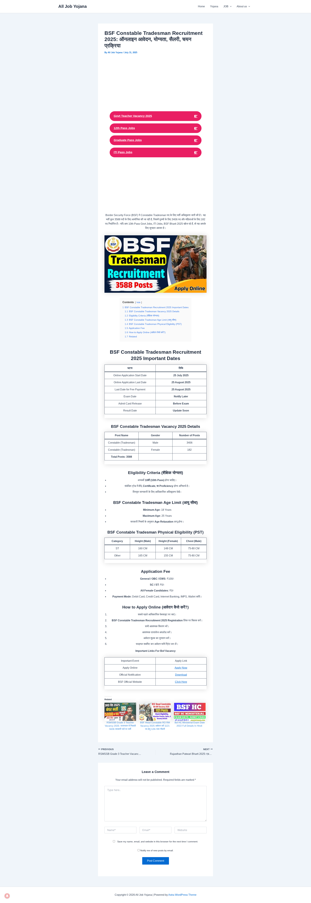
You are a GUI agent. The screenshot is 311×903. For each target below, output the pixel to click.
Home (201, 6)
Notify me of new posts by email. (156, 850)
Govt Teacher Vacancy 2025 (133, 116)
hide (138, 302)
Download (181, 674)
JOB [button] (225, 6)
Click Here (181, 681)
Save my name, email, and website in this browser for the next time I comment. (157, 841)
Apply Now (181, 667)
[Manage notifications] (7, 895)
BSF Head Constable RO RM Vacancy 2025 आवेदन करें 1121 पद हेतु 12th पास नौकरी (155, 725)
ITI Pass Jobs (123, 152)
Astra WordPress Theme (182, 894)
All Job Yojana (72, 6)
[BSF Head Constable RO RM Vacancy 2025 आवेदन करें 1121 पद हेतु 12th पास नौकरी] (155, 712)
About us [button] (242, 6)
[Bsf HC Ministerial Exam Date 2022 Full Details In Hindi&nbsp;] (190, 712)
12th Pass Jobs (124, 128)
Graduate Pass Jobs (128, 140)
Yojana (214, 6)
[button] (230, 6)
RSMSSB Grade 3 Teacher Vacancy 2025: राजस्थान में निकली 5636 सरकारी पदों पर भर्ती (120, 725)
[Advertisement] (155, 82)
